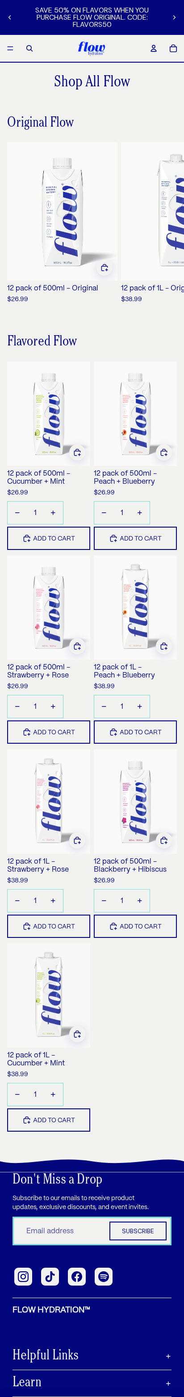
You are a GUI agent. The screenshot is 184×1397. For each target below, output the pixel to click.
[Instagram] (23, 1277)
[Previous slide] (10, 17)
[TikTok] (50, 1277)
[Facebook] (77, 1277)
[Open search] (29, 48)
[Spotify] (104, 1277)
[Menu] (10, 48)
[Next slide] (174, 17)
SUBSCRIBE (138, 1231)
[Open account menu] (153, 48)
